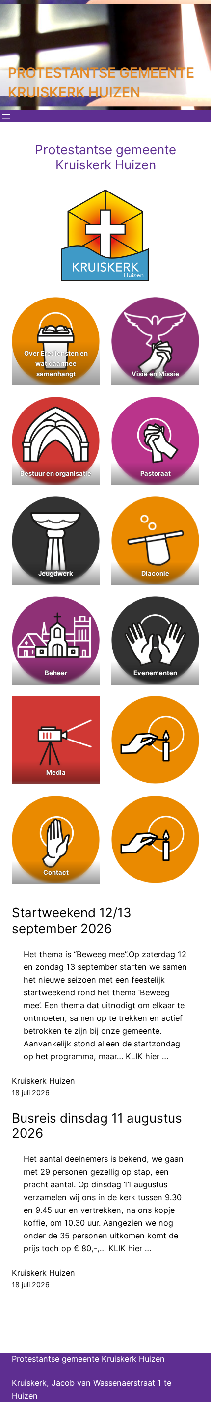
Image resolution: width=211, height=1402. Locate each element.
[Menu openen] (6, 116)
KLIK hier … (147, 1056)
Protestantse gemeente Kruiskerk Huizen (88, 1359)
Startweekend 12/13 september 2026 (72, 920)
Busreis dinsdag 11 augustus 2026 (97, 1125)
